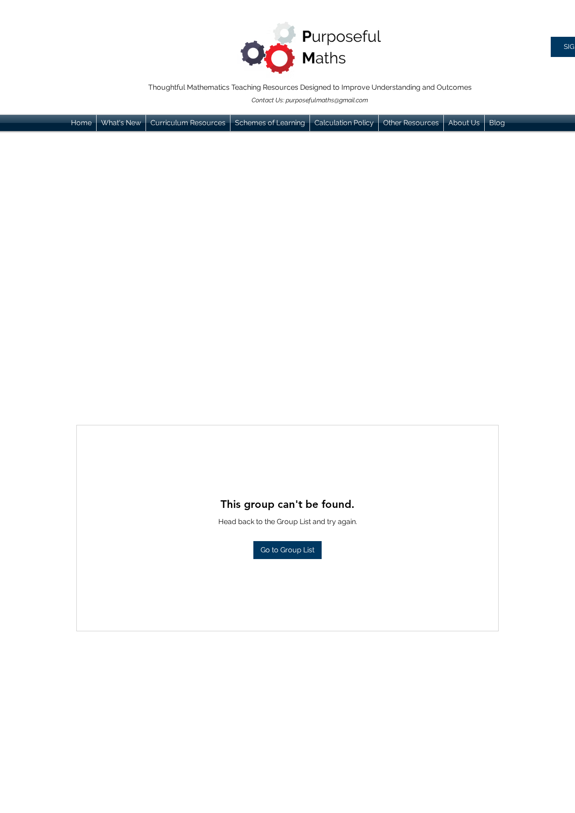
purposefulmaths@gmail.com (327, 100)
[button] (188, 123)
